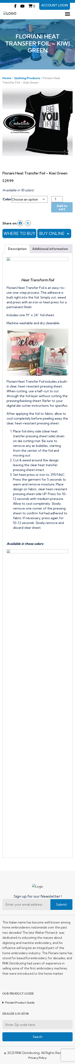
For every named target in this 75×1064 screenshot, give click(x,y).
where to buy (19, 233)
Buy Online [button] (52, 233)
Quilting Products (27, 78)
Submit (61, 904)
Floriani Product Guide (20, 1002)
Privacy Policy (37, 1058)
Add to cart (62, 207)
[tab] (17, 249)
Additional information (50, 249)
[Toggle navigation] (67, 13)
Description (17, 249)
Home (6, 78)
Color (7, 199)
